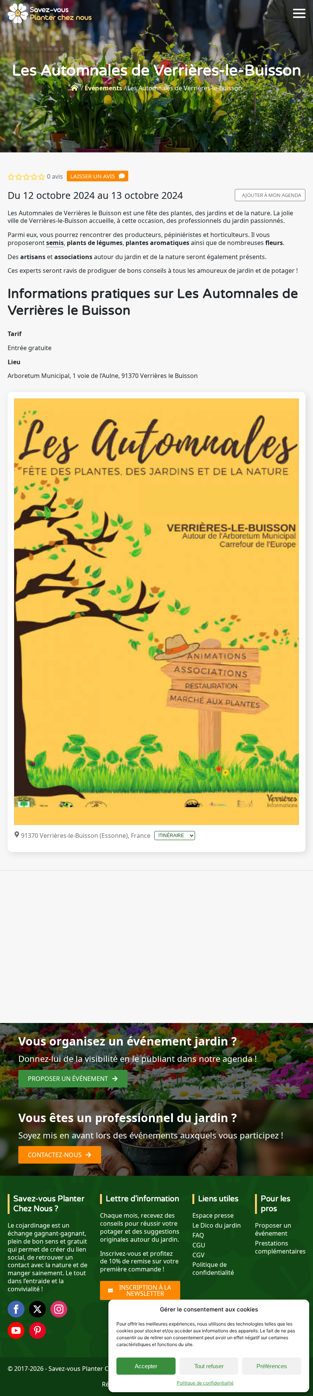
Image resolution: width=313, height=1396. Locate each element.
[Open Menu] (299, 13)
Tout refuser (209, 1366)
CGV (198, 1255)
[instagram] (58, 1309)
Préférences (272, 1366)
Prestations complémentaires (280, 1247)
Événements (103, 88)
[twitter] (37, 1309)
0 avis (55, 176)
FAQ (198, 1235)
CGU (198, 1245)
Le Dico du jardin (216, 1226)
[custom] (37, 1330)
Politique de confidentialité (205, 1383)
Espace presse (213, 1216)
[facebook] (16, 1309)
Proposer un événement (273, 1230)
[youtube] (16, 1330)
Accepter (146, 1366)
